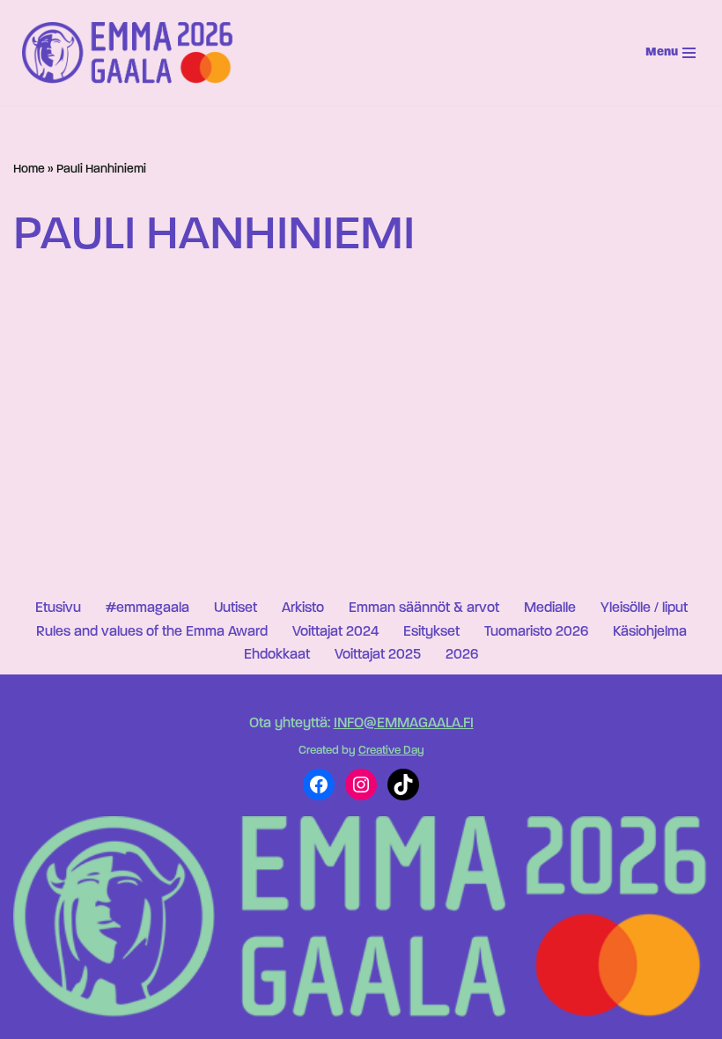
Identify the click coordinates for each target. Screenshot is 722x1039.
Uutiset (235, 608)
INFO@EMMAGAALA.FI (404, 724)
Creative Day (391, 750)
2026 (462, 655)
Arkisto (303, 608)
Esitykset (431, 632)
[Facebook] (319, 784)
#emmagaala (147, 608)
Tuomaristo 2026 (536, 632)
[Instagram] (361, 784)
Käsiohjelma (650, 632)
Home (29, 169)
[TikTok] (403, 784)
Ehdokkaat (277, 655)
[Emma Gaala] (132, 52)
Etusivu (58, 608)
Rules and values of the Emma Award (152, 632)
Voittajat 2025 (378, 655)
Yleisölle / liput (644, 608)
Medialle (550, 608)
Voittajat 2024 (335, 632)
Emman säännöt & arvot (424, 608)
